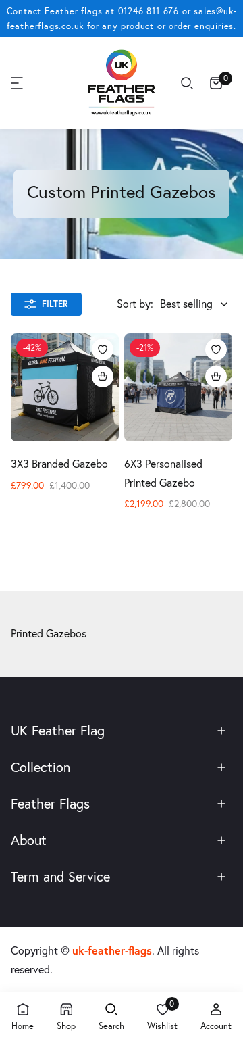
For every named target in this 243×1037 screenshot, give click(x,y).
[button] (17, 83)
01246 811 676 (148, 10)
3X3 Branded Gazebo (59, 464)
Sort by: (135, 303)
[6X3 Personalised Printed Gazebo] (178, 387)
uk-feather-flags (112, 950)
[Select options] (102, 376)
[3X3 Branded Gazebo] (65, 387)
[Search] (187, 83)
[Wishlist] (102, 349)
